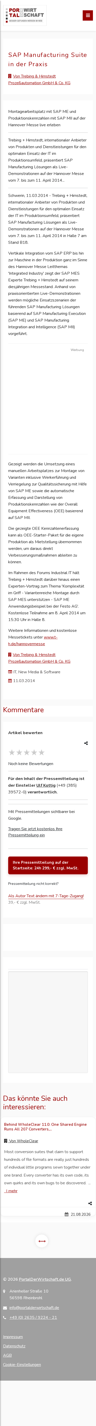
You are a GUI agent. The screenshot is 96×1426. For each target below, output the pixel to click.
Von (23, 1141)
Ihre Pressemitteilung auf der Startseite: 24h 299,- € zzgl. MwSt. (46, 865)
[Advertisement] (48, 402)
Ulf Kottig (46, 785)
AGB (7, 1355)
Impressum (13, 1337)
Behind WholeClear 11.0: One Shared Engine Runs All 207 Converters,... (45, 1127)
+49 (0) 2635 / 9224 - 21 (33, 1317)
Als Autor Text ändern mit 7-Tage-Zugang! (46, 896)
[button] (48, 1204)
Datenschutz (14, 1346)
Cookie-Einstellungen (22, 1365)
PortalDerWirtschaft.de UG (45, 1279)
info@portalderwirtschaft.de (34, 1308)
